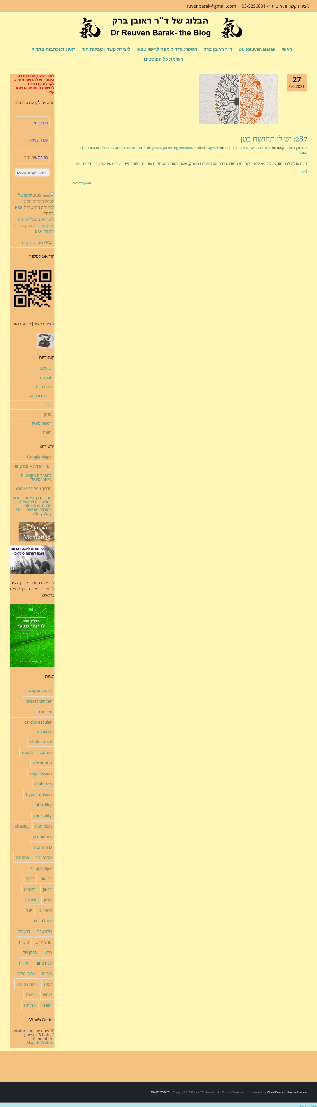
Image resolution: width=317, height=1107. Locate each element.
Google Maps (39, 457)
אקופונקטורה (41, 868)
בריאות (46, 878)
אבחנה (141, 147)
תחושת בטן (92, 147)
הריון (48, 900)
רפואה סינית (42, 423)
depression (41, 773)
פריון (48, 414)
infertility (43, 805)
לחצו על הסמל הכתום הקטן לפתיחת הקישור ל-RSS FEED (33, 225)
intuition (185, 147)
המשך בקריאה (82, 183)
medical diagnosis (206, 147)
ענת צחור (44, 963)
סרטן (48, 952)
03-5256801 (253, 6)
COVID (46, 368)
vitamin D (43, 847)
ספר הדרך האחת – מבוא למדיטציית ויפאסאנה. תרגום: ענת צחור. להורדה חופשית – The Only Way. (32, 505)
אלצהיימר (44, 857)
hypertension (39, 794)
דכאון (47, 889)
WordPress (275, 1092)
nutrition (43, 826)
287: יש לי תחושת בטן (273, 138)
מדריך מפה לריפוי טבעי (33, 488)
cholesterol (41, 741)
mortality (43, 815)
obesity (22, 826)
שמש (47, 994)
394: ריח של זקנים (37, 243)
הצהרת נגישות (160, 1092)
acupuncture (39, 690)
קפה (48, 984)
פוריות (47, 973)
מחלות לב (43, 942)
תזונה (47, 432)
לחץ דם (24, 931)
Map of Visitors (40, 1042)
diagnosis (154, 147)
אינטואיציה (107, 147)
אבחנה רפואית (125, 147)
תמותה (30, 1005)
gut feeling (170, 147)
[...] (304, 170)
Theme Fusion (296, 1092)
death (27, 752)
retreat (45, 377)
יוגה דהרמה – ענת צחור (33, 466)
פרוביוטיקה (26, 973)
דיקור (29, 878)
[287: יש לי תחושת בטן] (238, 99)
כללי (234, 147)
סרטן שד (30, 952)
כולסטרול (44, 931)
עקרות (24, 963)
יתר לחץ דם (42, 921)
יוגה (29, 910)
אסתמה (22, 857)
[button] (136, 59)
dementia (42, 763)
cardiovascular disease (38, 726)
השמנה (31, 900)
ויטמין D (45, 910)
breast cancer (39, 701)
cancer (45, 711)
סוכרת (24, 942)
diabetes (43, 784)
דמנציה (30, 889)
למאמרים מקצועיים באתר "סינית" (36, 477)
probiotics (42, 836)
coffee (46, 752)
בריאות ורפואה (247, 147)
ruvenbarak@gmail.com (211, 6)
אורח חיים (265, 147)
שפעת (31, 994)
